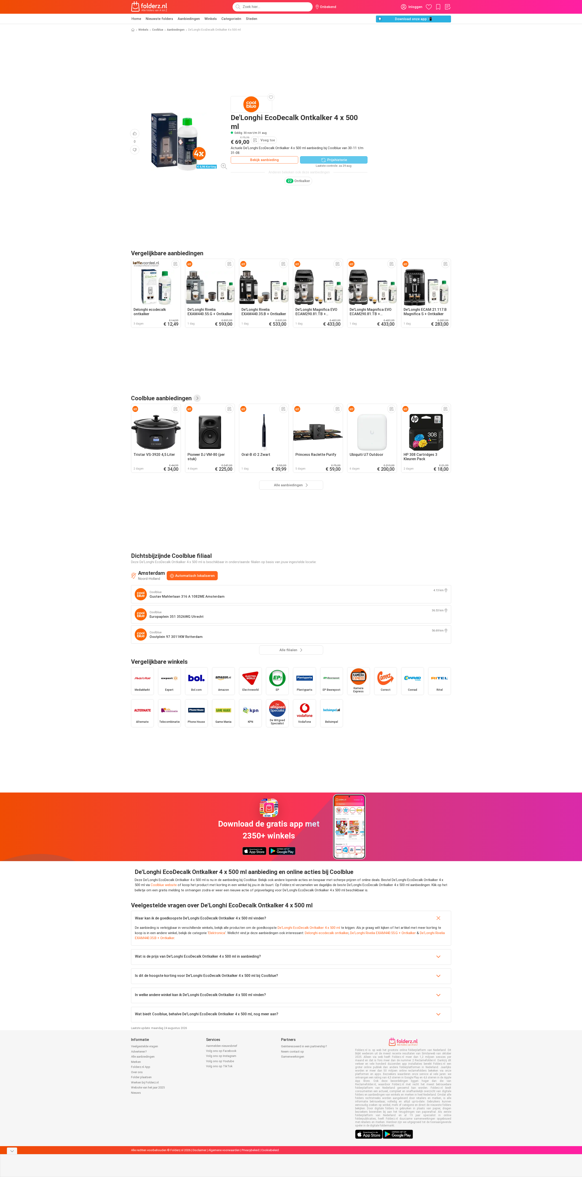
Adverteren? (139, 1051)
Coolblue (157, 29)
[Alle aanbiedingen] (197, 398)
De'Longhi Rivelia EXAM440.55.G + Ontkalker (383, 933)
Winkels (210, 19)
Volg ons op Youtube (220, 1061)
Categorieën (231, 19)
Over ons (137, 1072)
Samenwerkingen (292, 1056)
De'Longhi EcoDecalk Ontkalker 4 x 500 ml (309, 928)
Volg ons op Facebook (221, 1051)
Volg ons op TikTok (219, 1066)
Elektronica (216, 933)
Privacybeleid (250, 1150)
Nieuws (136, 1092)
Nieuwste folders (159, 19)
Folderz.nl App (140, 1067)
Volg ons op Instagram (221, 1056)
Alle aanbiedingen (143, 1056)
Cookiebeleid (270, 1150)
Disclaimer (199, 1150)
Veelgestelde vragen (144, 1046)
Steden (251, 19)
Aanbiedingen (189, 19)
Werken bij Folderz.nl (145, 1082)
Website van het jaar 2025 (148, 1087)
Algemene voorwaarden (224, 1150)
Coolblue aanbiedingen (161, 398)
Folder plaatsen (141, 1077)
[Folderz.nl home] (149, 7)
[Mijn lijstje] (447, 7)
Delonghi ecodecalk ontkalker (327, 933)
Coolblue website (164, 885)
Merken (136, 1062)
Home (136, 19)
